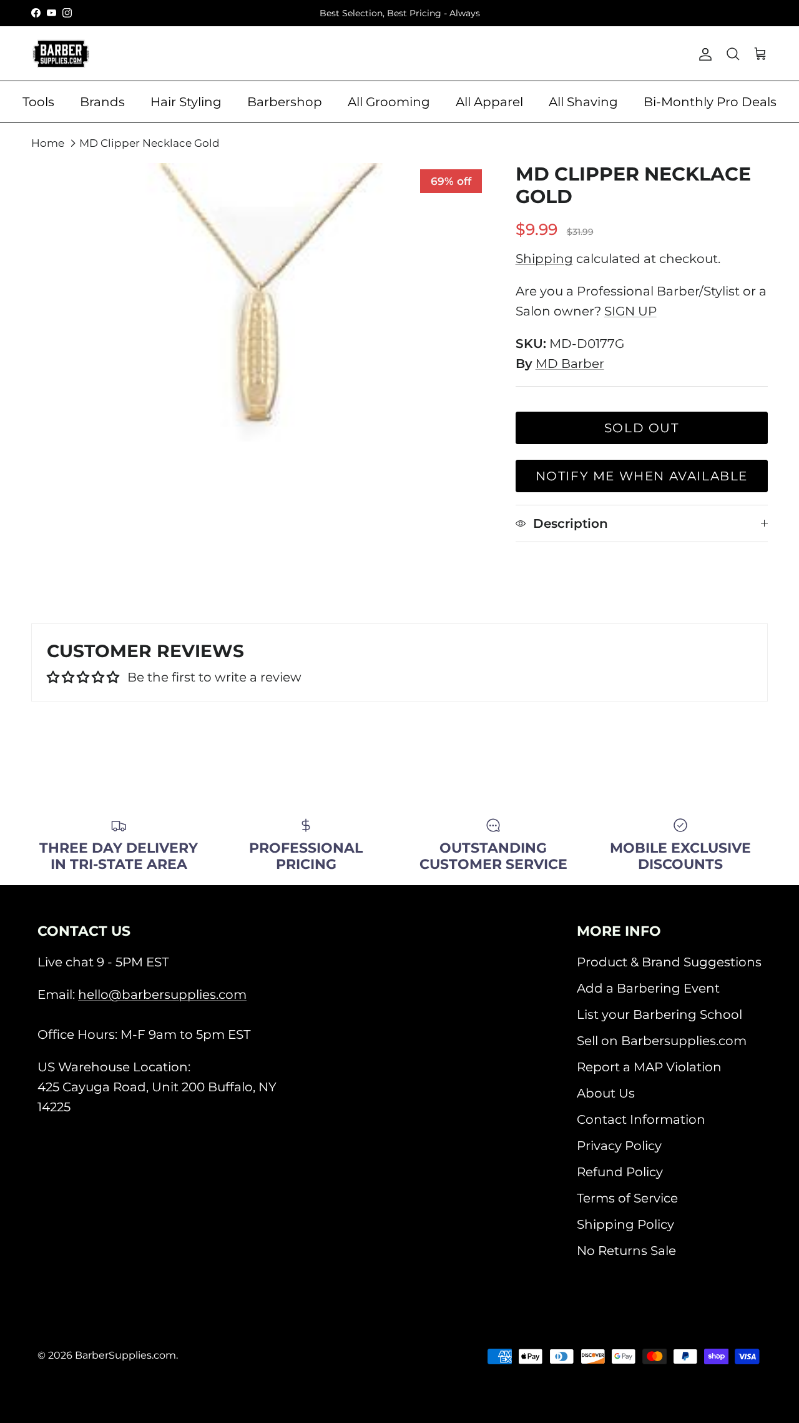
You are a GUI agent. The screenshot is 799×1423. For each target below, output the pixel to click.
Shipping (544, 258)
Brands (102, 101)
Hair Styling (186, 101)
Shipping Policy (625, 1224)
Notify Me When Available (642, 476)
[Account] (703, 54)
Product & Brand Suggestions (669, 961)
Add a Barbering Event (648, 988)
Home (47, 143)
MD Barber (570, 363)
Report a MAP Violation (649, 1066)
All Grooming (389, 101)
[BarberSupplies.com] (61, 54)
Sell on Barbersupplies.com (662, 1040)
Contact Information (641, 1119)
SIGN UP (630, 311)
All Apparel (489, 101)
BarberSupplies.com (125, 1355)
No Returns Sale (626, 1250)
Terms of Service (627, 1198)
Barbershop (284, 101)
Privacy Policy (619, 1145)
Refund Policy (620, 1171)
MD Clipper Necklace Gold (149, 143)
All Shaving (583, 101)
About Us (606, 1093)
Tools (38, 101)
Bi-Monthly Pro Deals (710, 101)
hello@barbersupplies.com (162, 994)
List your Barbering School (659, 1014)
